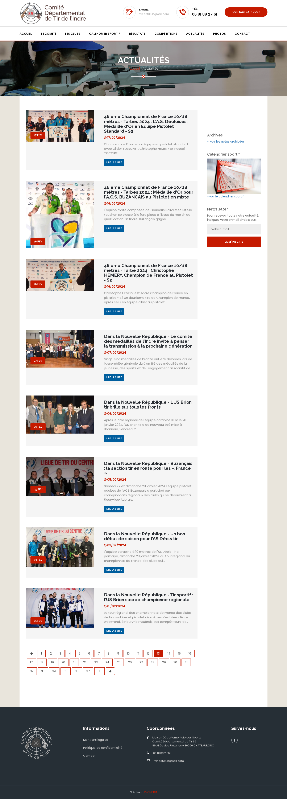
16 (189, 653)
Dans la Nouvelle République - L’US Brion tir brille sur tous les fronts (148, 405)
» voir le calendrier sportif (225, 196)
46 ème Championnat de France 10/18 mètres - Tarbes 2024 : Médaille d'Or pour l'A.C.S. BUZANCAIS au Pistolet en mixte (148, 192)
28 (152, 662)
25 (118, 662)
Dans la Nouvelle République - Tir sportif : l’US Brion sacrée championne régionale (148, 597)
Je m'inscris (234, 242)
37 (88, 671)
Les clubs (72, 34)
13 (158, 653)
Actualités (195, 34)
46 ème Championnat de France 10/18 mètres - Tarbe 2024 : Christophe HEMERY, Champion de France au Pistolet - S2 (148, 273)
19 (52, 662)
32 (31, 671)
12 (148, 653)
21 (74, 662)
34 (54, 671)
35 (65, 671)
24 (107, 662)
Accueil (26, 34)
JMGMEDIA (151, 792)
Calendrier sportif (104, 34)
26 (130, 662)
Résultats (137, 34)
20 (63, 662)
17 (31, 662)
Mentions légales (95, 740)
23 (96, 662)
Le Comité (48, 34)
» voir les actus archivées (226, 141)
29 (164, 662)
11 (138, 653)
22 (85, 662)
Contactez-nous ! (246, 12)
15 (179, 653)
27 (141, 662)
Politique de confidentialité (102, 748)
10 (128, 653)
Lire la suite (114, 162)
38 (99, 671)
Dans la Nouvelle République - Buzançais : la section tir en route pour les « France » (148, 468)
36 (77, 671)
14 (168, 653)
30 (175, 662)
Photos (219, 34)
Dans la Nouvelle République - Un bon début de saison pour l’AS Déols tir (144, 536)
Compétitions (165, 34)
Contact (242, 34)
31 (186, 662)
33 (43, 671)
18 (42, 662)
